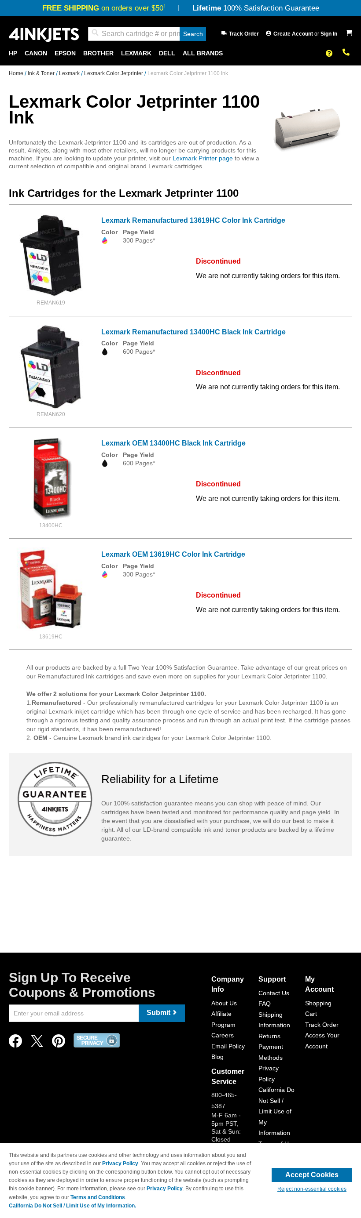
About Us (224, 1003)
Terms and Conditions (97, 1197)
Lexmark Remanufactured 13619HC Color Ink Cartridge (193, 220)
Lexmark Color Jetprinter (114, 73)
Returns (269, 1036)
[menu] (180, 53)
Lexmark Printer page (203, 158)
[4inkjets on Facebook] (15, 1043)
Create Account (293, 34)
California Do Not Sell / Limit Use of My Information (276, 1111)
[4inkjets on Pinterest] (58, 1043)
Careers (222, 1035)
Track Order (244, 34)
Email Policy (228, 1046)
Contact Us (273, 993)
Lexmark (70, 73)
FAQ (264, 1003)
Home (17, 73)
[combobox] (147, 34)
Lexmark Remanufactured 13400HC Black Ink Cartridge (193, 332)
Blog (217, 1056)
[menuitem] (13, 53)
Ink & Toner (42, 73)
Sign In (328, 34)
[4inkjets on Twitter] (37, 1043)
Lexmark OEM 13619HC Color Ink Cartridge (173, 554)
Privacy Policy (120, 1163)
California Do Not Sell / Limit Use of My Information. (72, 1206)
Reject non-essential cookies (311, 1189)
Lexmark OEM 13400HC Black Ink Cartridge (173, 443)
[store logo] (44, 34)
